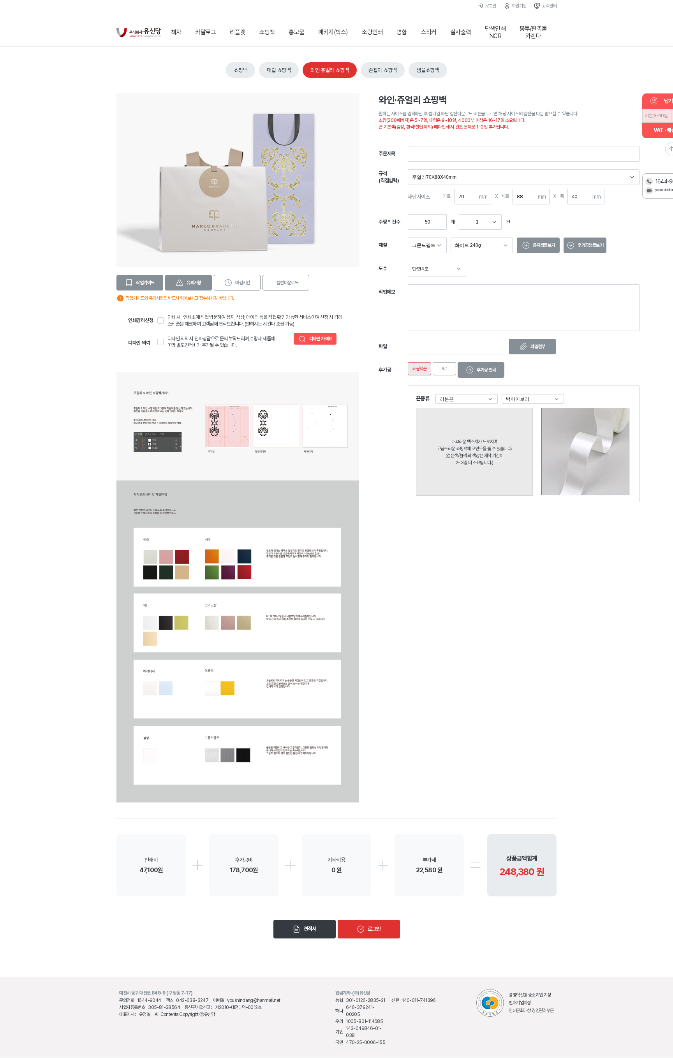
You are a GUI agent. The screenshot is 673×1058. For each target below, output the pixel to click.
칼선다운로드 (287, 282)
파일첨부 (537, 346)
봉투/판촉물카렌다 (533, 32)
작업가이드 (145, 282)
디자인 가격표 (320, 339)
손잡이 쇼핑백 (382, 70)
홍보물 (296, 32)
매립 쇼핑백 (279, 70)
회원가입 (519, 6)
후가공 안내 (486, 370)
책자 (176, 32)
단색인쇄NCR (495, 32)
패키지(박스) (333, 32)
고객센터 (549, 6)
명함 (401, 32)
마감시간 (242, 282)
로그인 (490, 6)
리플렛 (237, 32)
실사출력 (460, 32)
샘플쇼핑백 (427, 70)
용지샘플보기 (544, 245)
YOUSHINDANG (138, 32)
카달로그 (205, 32)
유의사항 (194, 282)
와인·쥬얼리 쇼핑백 (329, 70)
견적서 (310, 929)
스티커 (429, 32)
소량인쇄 (372, 32)
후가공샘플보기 (590, 245)
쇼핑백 (267, 32)
